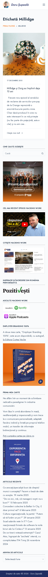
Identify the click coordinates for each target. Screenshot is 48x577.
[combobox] (21, 153)
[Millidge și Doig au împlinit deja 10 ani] (24, 54)
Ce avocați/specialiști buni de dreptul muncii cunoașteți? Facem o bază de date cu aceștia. (23, 491)
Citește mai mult (13, 133)
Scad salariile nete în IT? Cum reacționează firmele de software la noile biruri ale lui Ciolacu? (22, 525)
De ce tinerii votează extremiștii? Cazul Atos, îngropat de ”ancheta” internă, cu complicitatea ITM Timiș (22, 536)
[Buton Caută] (42, 153)
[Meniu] (44, 4)
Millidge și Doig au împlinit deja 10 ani (23, 90)
